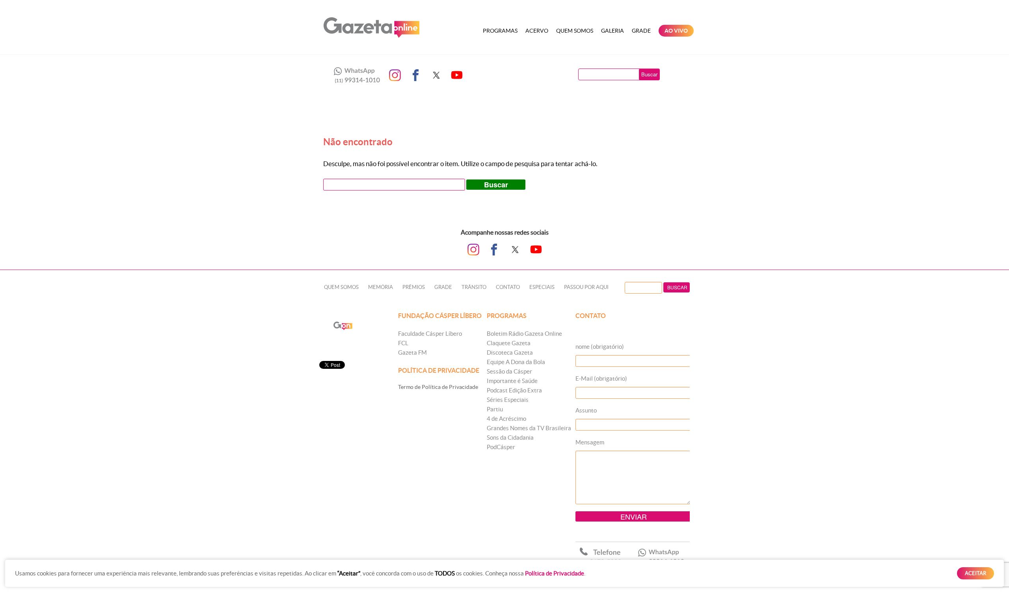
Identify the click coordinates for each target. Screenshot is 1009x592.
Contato (508, 287)
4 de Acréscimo (506, 418)
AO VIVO (676, 31)
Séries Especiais (508, 399)
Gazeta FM (412, 352)
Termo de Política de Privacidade (438, 387)
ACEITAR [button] (975, 573)
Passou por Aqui (586, 287)
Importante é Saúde (512, 380)
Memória (380, 287)
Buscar (649, 74)
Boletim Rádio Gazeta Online (524, 333)
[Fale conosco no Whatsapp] (354, 75)
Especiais (542, 287)
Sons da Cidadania (510, 437)
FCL (403, 343)
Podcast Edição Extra (514, 390)
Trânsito (474, 287)
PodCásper (501, 447)
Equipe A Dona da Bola (516, 362)
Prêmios (413, 287)
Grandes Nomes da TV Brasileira (529, 428)
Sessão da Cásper (509, 371)
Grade (641, 31)
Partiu (495, 409)
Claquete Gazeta (509, 343)
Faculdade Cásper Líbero (430, 333)
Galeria (612, 31)
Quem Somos (574, 31)
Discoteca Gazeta (510, 352)
